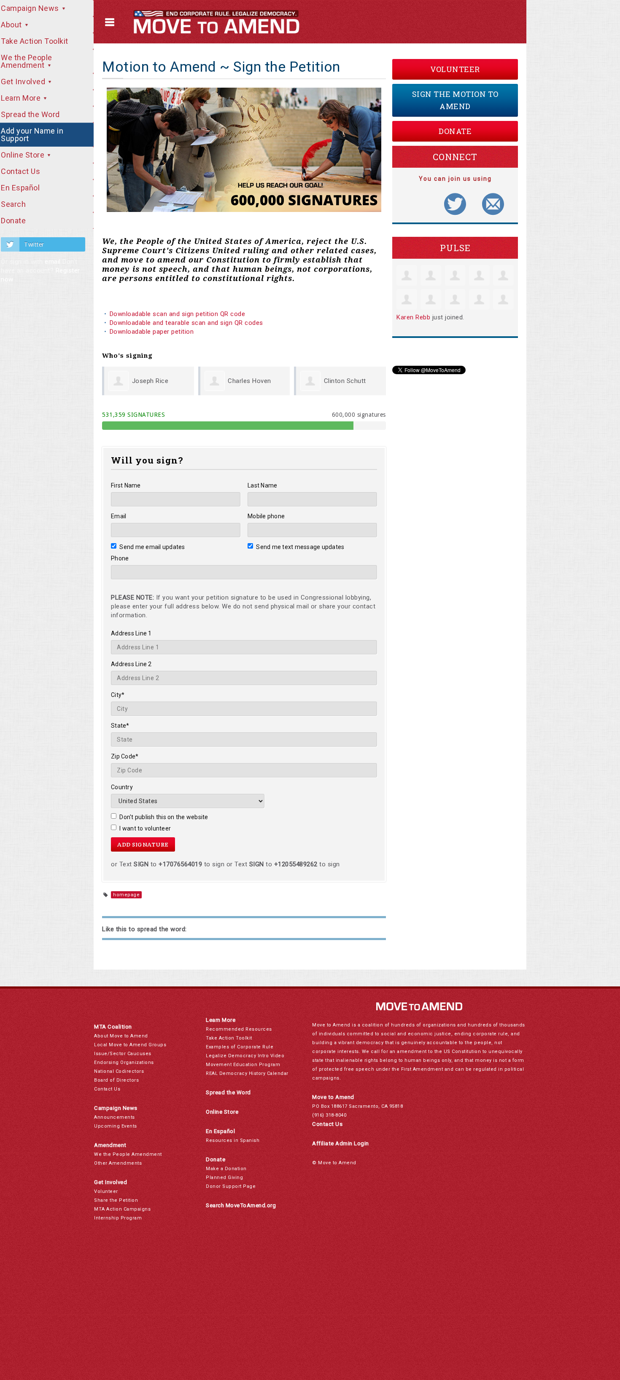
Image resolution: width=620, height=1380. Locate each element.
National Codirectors (119, 1071)
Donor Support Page (231, 1186)
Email (118, 516)
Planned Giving (224, 1177)
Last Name (262, 485)
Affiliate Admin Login (340, 1143)
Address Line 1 (131, 633)
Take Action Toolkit (229, 1038)
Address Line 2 (131, 664)
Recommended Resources (239, 1029)
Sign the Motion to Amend (455, 100)
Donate (455, 131)
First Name (126, 485)
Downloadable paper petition (153, 331)
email (53, 261)
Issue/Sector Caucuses (122, 1053)
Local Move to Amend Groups (130, 1045)
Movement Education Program (243, 1064)
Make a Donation (226, 1168)
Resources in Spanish (232, 1140)
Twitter (34, 244)
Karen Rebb (413, 317)
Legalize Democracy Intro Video (245, 1055)
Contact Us (107, 1089)
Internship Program (118, 1218)
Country (122, 787)
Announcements (114, 1117)
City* (117, 694)
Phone (120, 558)
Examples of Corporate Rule (239, 1047)
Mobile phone (266, 516)
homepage (126, 895)
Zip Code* (124, 756)
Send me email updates (152, 547)
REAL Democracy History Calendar (247, 1073)
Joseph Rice (150, 381)
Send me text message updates (300, 547)
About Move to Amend (121, 1036)
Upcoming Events (115, 1126)
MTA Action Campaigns (122, 1209)
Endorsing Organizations (124, 1062)
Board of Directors (116, 1080)
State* (120, 725)
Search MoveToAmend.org (241, 1205)
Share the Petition (116, 1200)
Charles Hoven (249, 381)
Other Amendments (118, 1163)
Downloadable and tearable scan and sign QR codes (186, 323)
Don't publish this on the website (163, 817)
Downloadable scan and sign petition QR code (177, 314)
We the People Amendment (128, 1154)
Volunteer (455, 69)
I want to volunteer (145, 828)
